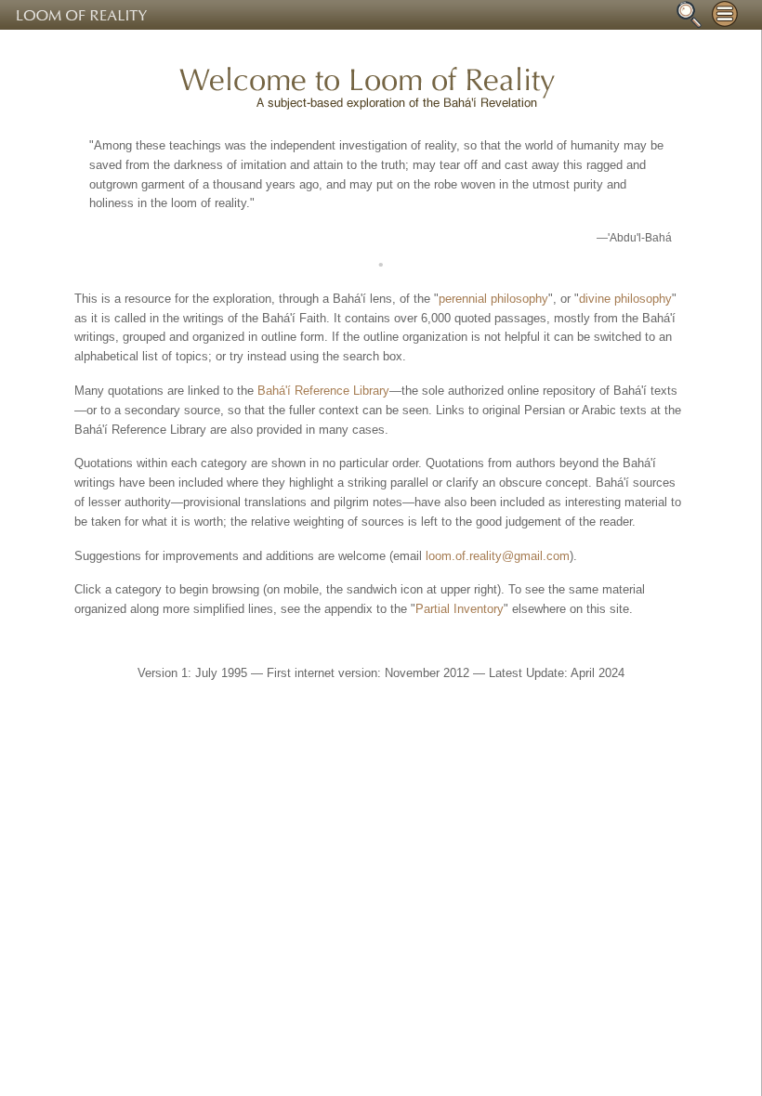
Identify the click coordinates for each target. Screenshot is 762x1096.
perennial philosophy (493, 299)
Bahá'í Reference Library (323, 391)
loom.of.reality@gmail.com (498, 556)
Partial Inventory (459, 609)
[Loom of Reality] (381, 15)
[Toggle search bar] (689, 14)
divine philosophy (625, 299)
